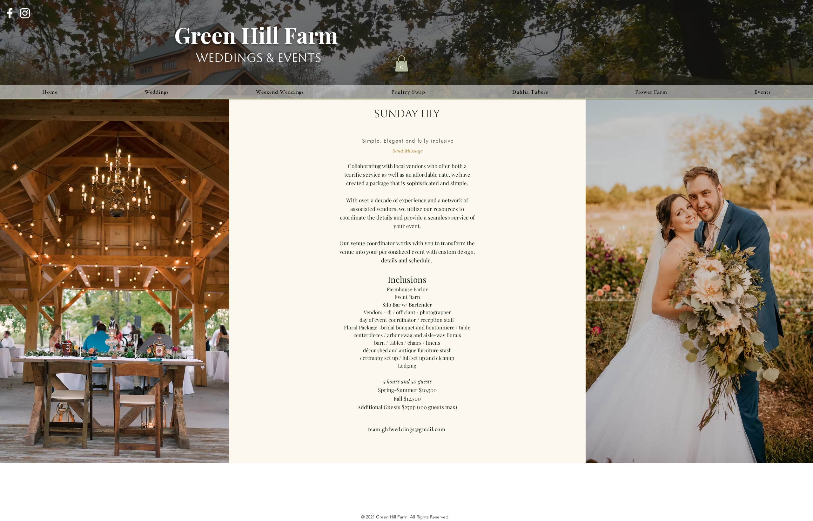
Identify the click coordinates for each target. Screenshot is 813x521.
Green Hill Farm (256, 34)
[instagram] (25, 13)
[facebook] (10, 13)
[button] (401, 63)
